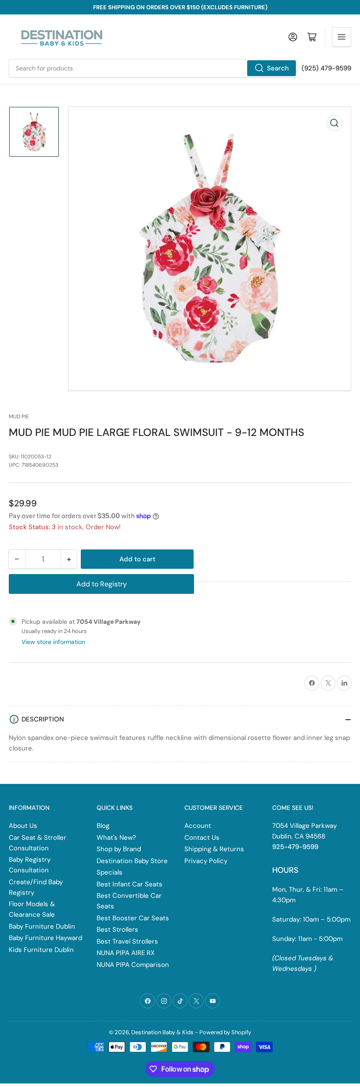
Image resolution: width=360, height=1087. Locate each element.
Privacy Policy (205, 860)
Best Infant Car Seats (129, 884)
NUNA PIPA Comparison (133, 964)
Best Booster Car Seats (133, 918)
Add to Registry (101, 584)
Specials (109, 872)
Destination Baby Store (132, 860)
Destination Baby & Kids (162, 1032)
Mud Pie (19, 416)
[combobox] (153, 68)
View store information (53, 642)
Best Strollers (117, 929)
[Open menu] (341, 37)
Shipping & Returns (214, 849)
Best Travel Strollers (127, 941)
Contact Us (202, 837)
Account (197, 825)
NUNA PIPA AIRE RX (126, 952)
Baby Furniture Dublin (42, 926)
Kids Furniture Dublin (41, 949)
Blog (103, 825)
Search (278, 68)
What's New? (116, 837)
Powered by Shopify (225, 1032)
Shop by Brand (119, 849)
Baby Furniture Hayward (45, 937)
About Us (23, 825)
